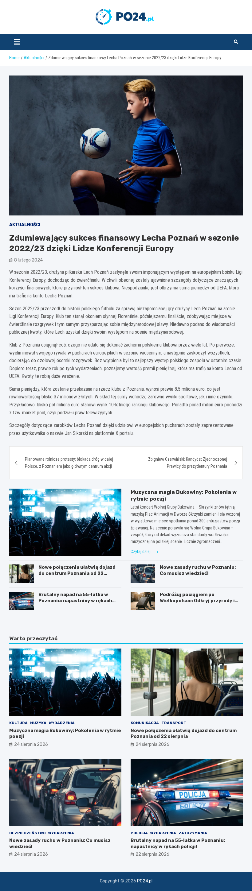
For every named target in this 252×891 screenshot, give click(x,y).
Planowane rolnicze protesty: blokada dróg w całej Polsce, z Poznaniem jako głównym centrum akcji (69, 462)
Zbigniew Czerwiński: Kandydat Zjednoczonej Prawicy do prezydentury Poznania (187, 462)
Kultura (18, 723)
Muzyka (38, 723)
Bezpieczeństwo (27, 833)
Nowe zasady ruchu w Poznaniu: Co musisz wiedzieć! (198, 570)
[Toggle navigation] (17, 42)
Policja (139, 833)
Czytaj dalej (141, 551)
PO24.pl (144, 881)
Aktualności (24, 224)
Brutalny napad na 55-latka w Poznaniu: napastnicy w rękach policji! (75, 600)
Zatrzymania (193, 833)
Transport (173, 723)
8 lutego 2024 (28, 260)
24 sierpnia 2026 (31, 744)
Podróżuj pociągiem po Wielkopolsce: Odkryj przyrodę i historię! (197, 600)
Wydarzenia (62, 723)
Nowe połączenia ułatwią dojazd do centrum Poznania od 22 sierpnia (77, 573)
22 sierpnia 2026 (152, 854)
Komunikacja (145, 723)
